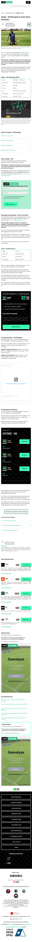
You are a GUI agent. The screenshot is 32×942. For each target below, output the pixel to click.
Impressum (16, 907)
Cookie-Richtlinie (23, 906)
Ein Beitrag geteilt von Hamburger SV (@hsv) (16, 400)
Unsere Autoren (16, 842)
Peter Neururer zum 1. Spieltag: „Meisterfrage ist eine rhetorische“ (13, 700)
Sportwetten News (9, 13)
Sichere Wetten (14, 906)
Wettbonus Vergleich (16, 802)
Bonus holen (26, 564)
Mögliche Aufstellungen (7, 145)
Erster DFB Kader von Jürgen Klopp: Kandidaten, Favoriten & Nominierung (14, 714)
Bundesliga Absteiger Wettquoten (9, 530)
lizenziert (10, 924)
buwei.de (6, 584)
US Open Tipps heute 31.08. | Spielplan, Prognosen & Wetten (14, 704)
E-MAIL (8, 863)
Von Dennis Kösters (9, 23)
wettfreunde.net (14, 900)
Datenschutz (7, 906)
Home (2, 13)
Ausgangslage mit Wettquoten (9, 150)
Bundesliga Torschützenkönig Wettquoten (11, 525)
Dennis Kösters (4, 546)
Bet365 (19, 417)
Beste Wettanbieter (16, 797)
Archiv (16, 847)
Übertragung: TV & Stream (8, 140)
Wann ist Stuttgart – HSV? (7, 135)
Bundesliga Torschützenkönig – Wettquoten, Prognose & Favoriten (13, 718)
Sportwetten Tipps (16, 819)
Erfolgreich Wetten (16, 813)
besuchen (16, 327)
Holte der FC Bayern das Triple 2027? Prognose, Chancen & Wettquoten (14, 709)
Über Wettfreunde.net (16, 830)
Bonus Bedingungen (6, 573)
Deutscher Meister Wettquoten (9, 520)
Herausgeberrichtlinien (16, 836)
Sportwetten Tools (16, 825)
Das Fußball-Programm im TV (18, 220)
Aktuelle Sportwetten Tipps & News (16, 511)
